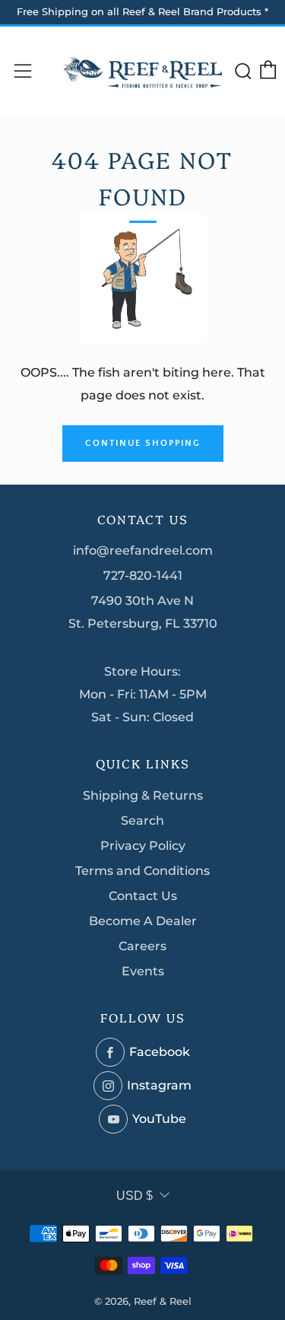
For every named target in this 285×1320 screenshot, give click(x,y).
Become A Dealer (143, 921)
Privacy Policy (142, 845)
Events (143, 971)
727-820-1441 (142, 575)
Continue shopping (143, 443)
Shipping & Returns (143, 795)
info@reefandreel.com (143, 550)
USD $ (134, 1195)
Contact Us (143, 896)
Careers (142, 946)
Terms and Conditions (142, 871)
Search (142, 820)
